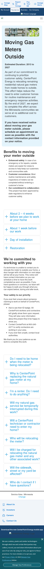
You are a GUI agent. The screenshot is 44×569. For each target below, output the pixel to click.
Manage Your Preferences (21, 565)
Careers (10, 515)
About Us (10, 504)
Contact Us (11, 521)
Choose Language (30, 14)
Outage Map (7, 4)
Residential (15, 10)
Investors (10, 510)
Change (22, 496)
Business (24, 10)
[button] (22, 217)
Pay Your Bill (28, 4)
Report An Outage (18, 4)
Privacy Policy (10, 557)
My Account (5, 10)
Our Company (34, 10)
